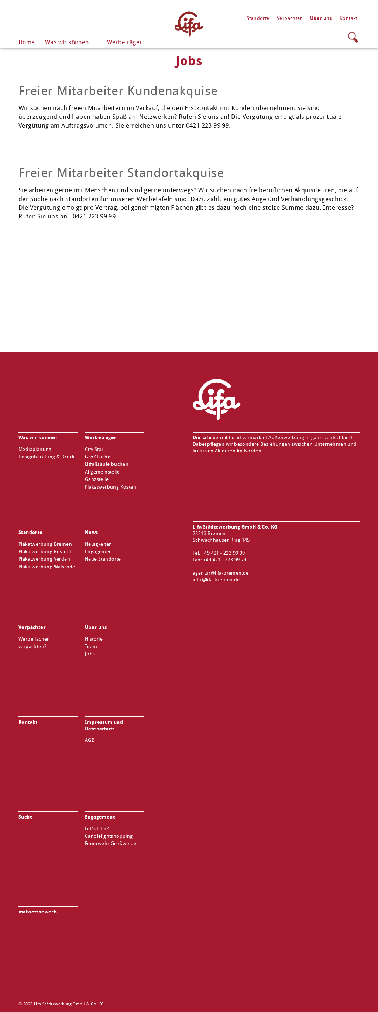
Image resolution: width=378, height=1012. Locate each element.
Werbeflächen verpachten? (34, 643)
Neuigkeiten (98, 544)
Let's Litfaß (97, 829)
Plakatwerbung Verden (44, 559)
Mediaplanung (35, 449)
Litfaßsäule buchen (106, 464)
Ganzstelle (97, 479)
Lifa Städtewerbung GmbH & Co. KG (189, 24)
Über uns (321, 18)
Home (26, 42)
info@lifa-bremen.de (216, 579)
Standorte (258, 18)
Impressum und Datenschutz (104, 725)
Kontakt (348, 18)
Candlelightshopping (109, 836)
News (91, 532)
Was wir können (67, 42)
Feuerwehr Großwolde (111, 843)
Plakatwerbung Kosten (110, 487)
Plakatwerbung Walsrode (46, 567)
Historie (94, 639)
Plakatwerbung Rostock (45, 551)
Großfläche (97, 457)
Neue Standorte (103, 559)
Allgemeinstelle (102, 472)
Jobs (90, 654)
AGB (89, 740)
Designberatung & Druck (46, 457)
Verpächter (289, 18)
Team (91, 646)
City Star (94, 449)
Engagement (99, 551)
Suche (353, 37)
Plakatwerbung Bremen (45, 544)
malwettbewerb (37, 911)
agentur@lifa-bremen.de (221, 573)
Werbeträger (124, 42)
